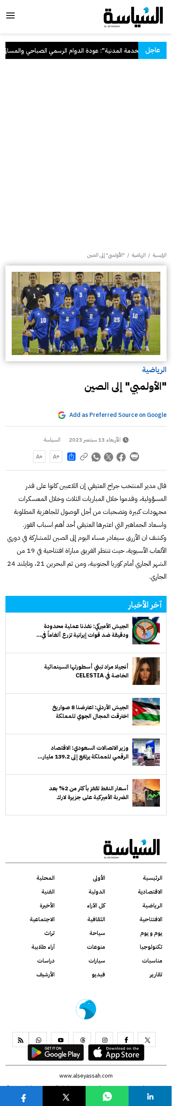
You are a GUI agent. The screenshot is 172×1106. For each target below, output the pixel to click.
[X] (147, 1039)
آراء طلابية (43, 947)
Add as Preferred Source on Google (118, 415)
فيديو (98, 974)
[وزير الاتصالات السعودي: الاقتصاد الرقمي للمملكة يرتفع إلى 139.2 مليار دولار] (146, 752)
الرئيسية (160, 255)
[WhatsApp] (38, 1039)
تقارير (156, 974)
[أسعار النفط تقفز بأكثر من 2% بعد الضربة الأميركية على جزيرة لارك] (146, 793)
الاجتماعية (42, 919)
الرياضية (154, 369)
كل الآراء (96, 905)
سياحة (97, 933)
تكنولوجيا (151, 947)
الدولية (97, 891)
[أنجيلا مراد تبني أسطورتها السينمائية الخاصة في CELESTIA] (146, 671)
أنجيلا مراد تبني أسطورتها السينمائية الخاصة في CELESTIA (86, 671)
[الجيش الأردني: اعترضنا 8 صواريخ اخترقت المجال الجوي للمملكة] (146, 711)
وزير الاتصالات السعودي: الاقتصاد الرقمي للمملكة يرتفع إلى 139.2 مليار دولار (86, 752)
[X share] (109, 456)
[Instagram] (104, 1039)
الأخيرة (47, 905)
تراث (49, 933)
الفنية (48, 891)
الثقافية (96, 919)
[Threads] (82, 1039)
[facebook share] (121, 456)
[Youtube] (60, 1039)
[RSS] (21, 1039)
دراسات (46, 960)
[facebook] (125, 1039)
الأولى (99, 878)
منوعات (96, 947)
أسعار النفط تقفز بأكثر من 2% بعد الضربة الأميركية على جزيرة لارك (89, 793)
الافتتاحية (150, 919)
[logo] (133, 16)
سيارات (97, 960)
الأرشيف (45, 974)
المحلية (45, 878)
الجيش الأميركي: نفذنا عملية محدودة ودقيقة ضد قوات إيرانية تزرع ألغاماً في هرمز (85, 630)
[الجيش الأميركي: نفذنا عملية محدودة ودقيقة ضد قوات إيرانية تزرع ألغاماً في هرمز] (146, 630)
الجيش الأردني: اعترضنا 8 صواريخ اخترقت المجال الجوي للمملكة (90, 711)
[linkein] (150, 1096)
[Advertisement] (86, 161)
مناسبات (152, 960)
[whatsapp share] (96, 456)
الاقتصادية (150, 891)
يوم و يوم (151, 933)
